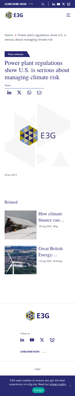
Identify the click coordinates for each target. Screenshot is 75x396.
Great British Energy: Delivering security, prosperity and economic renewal (51, 251)
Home (9, 35)
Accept (38, 390)
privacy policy (58, 384)
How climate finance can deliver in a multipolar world (54, 216)
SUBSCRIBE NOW (15, 4)
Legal (37, 368)
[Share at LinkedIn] (9, 92)
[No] (70, 386)
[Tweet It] (19, 92)
